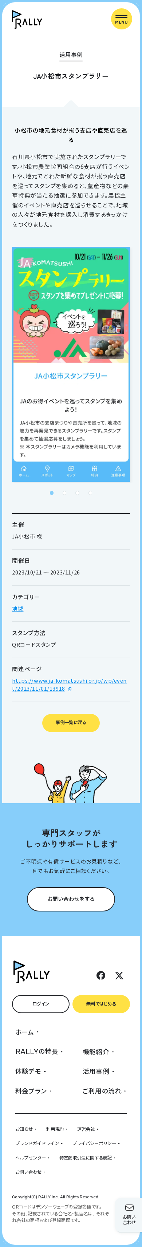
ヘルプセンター (30, 1157)
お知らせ (24, 1129)
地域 (17, 608)
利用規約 (55, 1129)
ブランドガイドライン (37, 1143)
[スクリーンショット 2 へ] (64, 493)
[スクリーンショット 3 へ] (77, 493)
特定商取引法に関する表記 (85, 1157)
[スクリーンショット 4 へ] (90, 493)
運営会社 (86, 1129)
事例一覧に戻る (71, 722)
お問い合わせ (28, 1172)
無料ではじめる (101, 1003)
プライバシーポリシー (94, 1143)
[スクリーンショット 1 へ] (52, 493)
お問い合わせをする (71, 898)
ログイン (40, 1003)
